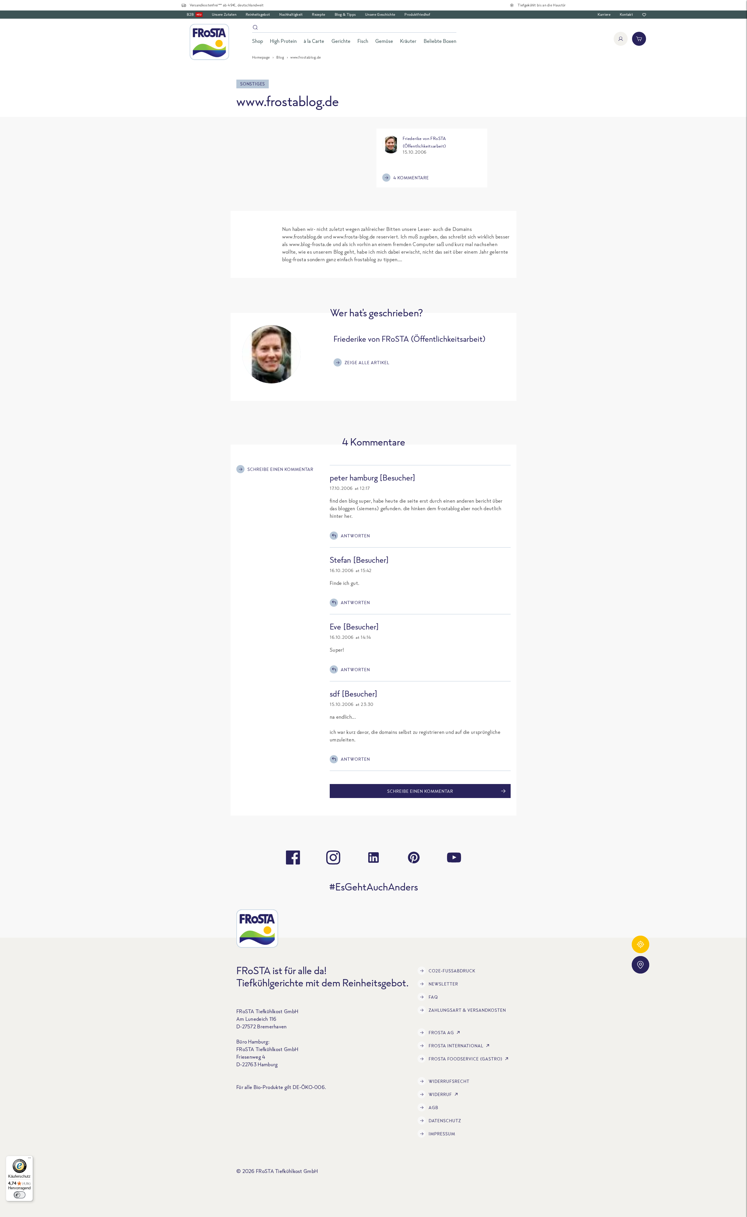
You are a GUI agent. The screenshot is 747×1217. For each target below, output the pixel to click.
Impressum (442, 1134)
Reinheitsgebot (258, 14)
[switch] (19, 1194)
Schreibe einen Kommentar (280, 469)
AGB (433, 1107)
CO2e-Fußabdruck (452, 971)
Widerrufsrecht (449, 1081)
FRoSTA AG (441, 1032)
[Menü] (29, 1159)
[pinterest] (414, 857)
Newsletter (443, 984)
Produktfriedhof (417, 14)
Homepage (261, 57)
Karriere (604, 14)
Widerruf (440, 1094)
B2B (194, 14)
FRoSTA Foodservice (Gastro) (465, 1059)
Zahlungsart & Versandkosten (467, 1010)
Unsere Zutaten (224, 14)
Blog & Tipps (345, 14)
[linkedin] (373, 857)
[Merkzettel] (644, 15)
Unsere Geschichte (380, 14)
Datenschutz (445, 1120)
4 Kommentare (411, 177)
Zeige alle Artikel (367, 362)
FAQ (433, 997)
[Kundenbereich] (621, 39)
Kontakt (626, 14)
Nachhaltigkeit (291, 14)
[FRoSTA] (209, 42)
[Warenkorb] (639, 39)
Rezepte (318, 14)
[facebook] (293, 857)
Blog (280, 57)
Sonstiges (252, 84)
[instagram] (333, 857)
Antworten (355, 536)
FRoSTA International (456, 1045)
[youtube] (454, 857)
